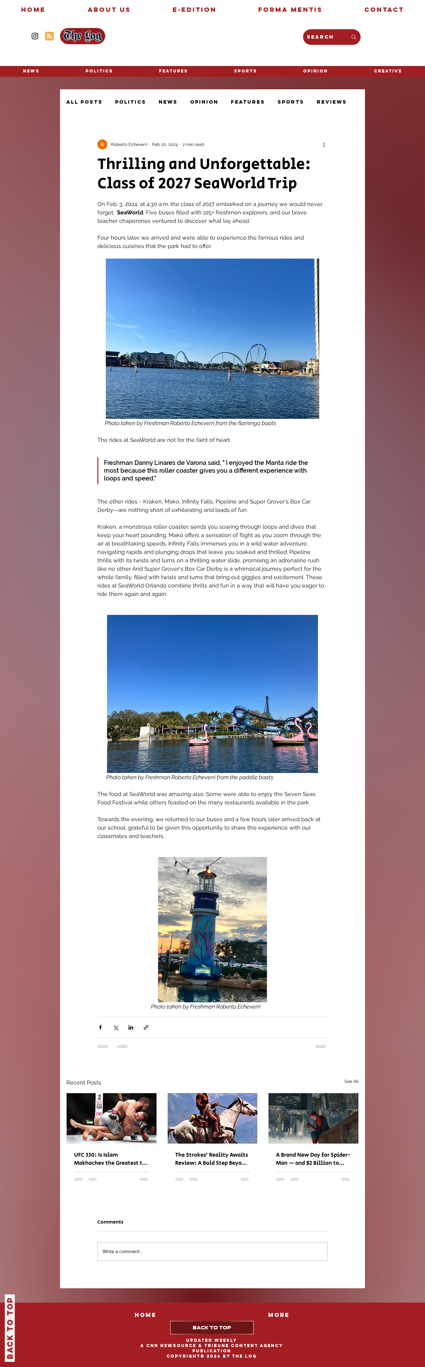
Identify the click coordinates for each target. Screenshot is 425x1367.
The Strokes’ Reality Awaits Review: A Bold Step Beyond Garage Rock (211, 1159)
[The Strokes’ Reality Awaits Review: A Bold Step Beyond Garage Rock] (213, 1118)
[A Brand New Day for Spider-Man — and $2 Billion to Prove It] (313, 1118)
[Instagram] (34, 36)
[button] (388, 71)
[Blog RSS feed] (49, 36)
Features (248, 102)
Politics (130, 102)
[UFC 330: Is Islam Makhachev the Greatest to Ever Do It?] (111, 1118)
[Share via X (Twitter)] (116, 1027)
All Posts (84, 102)
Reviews (332, 102)
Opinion (204, 102)
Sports (291, 102)
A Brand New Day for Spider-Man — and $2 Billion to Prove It (313, 1159)
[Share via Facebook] (100, 1027)
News (168, 102)
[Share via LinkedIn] (131, 1027)
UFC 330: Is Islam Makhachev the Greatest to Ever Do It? (110, 1159)
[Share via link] (146, 1027)
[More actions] (324, 144)
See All (351, 1081)
